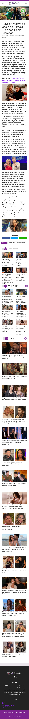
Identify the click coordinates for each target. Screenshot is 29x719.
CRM (3, 702)
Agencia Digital (6, 707)
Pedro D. (6, 35)
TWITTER (15, 238)
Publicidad (14, 716)
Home (9, 716)
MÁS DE (4, 242)
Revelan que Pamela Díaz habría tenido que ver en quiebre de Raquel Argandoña (14, 80)
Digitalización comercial (8, 705)
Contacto (19, 716)
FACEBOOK (6, 238)
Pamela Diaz (11, 242)
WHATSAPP (23, 238)
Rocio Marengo (21, 242)
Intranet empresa (6, 703)
